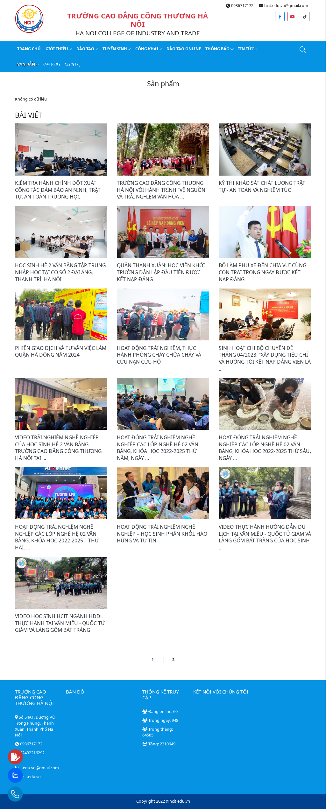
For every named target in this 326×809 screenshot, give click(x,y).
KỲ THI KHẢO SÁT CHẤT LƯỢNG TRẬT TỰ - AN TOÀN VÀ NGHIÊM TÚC (262, 186)
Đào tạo (85, 49)
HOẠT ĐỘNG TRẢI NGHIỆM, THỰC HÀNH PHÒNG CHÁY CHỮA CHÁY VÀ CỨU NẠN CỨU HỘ (159, 355)
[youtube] (292, 16)
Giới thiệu (57, 49)
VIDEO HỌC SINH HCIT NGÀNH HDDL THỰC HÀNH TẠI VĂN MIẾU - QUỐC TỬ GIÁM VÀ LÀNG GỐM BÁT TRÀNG (60, 623)
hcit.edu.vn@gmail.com (285, 5)
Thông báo (217, 49)
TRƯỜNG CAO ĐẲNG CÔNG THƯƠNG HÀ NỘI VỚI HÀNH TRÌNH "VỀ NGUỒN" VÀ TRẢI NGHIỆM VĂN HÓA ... (162, 189)
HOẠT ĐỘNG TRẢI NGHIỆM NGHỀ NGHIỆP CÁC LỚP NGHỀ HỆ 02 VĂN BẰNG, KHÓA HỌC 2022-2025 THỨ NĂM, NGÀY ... (157, 448)
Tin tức (246, 49)
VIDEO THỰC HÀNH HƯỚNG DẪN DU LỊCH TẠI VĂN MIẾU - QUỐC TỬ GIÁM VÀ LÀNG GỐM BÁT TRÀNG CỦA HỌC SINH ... (265, 537)
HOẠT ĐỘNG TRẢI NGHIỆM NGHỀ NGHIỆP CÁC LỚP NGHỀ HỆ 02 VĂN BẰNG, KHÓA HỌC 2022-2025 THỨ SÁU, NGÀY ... (265, 448)
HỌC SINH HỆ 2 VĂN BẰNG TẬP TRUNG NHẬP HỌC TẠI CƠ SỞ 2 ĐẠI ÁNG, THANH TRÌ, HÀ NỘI (60, 272)
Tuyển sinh (115, 49)
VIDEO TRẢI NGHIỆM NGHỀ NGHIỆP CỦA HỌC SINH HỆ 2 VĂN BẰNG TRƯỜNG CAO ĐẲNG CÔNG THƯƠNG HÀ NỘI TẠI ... (58, 448)
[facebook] (280, 16)
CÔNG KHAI (146, 49)
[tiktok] (304, 16)
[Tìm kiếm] (302, 50)
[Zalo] (27, 776)
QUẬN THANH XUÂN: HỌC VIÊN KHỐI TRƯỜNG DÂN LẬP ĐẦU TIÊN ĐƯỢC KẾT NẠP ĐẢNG (161, 272)
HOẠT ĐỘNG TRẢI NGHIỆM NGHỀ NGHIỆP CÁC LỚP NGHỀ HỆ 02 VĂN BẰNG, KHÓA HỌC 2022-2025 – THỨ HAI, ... (57, 537)
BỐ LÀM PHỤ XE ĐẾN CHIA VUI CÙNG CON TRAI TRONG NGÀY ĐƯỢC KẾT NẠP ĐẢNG (262, 272)
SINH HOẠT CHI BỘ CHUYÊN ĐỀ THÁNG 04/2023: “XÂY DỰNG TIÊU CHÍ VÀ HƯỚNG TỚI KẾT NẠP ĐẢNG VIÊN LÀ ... (265, 358)
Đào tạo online (184, 49)
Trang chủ (29, 49)
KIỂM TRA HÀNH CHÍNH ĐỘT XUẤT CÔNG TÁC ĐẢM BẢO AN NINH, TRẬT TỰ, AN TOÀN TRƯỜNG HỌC (58, 189)
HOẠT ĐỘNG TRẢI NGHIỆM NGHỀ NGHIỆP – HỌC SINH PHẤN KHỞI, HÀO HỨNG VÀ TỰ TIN (162, 533)
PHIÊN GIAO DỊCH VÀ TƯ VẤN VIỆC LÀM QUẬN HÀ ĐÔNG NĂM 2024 (60, 352)
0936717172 (241, 5)
